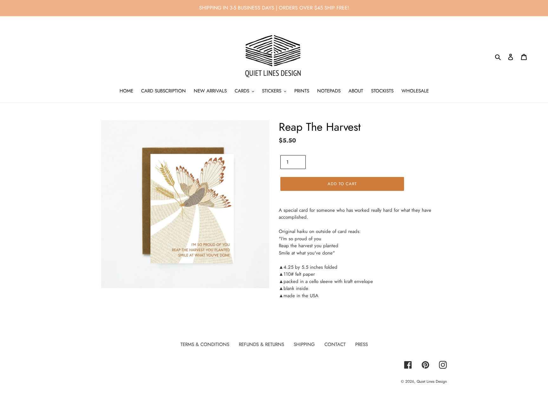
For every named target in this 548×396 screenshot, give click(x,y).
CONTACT (335, 344)
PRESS (361, 344)
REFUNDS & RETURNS (261, 344)
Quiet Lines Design (432, 381)
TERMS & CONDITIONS (204, 344)
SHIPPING (304, 344)
